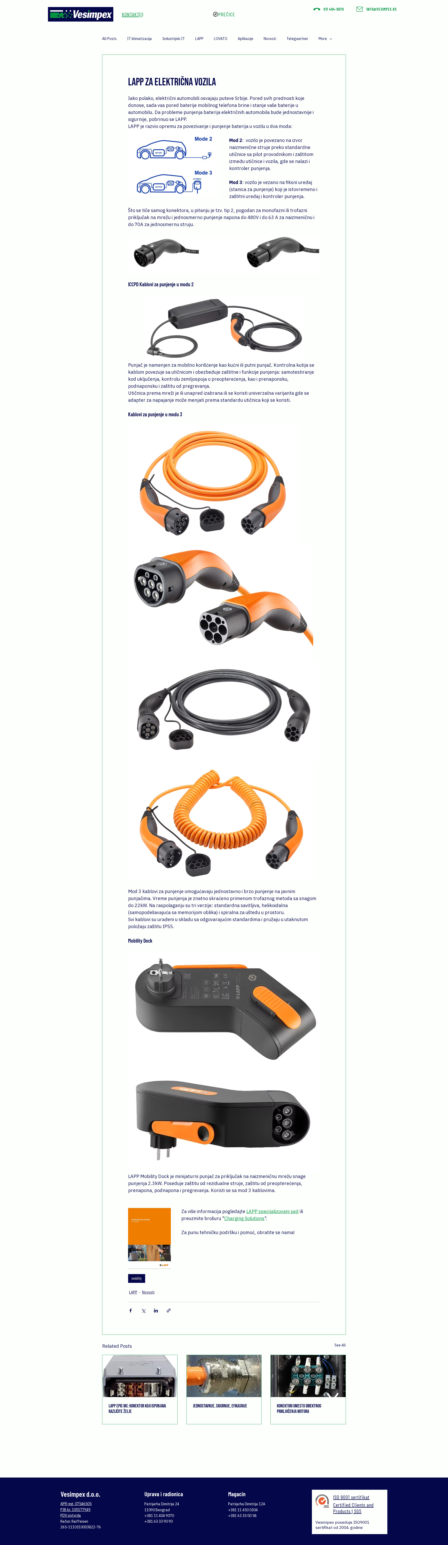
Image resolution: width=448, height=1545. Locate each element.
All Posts (109, 38)
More (323, 38)
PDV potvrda (70, 1515)
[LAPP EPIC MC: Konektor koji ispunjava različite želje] (139, 1376)
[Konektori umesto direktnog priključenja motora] (308, 1376)
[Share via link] (168, 1310)
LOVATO (220, 38)
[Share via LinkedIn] (155, 1310)
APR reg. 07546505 (76, 1503)
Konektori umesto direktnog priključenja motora (299, 1408)
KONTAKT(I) (132, 14)
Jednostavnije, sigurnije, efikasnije (220, 1406)
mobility (136, 1278)
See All (340, 1345)
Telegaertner (297, 38)
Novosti (270, 38)
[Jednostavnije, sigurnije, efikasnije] (224, 1376)
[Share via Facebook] (130, 1310)
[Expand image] (214, 483)
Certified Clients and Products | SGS (353, 1508)
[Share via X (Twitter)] (143, 1310)
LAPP (199, 38)
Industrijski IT (173, 38)
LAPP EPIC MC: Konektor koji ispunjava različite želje (137, 1408)
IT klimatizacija (139, 38)
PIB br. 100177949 (75, 1509)
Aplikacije (245, 38)
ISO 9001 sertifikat (351, 1497)
